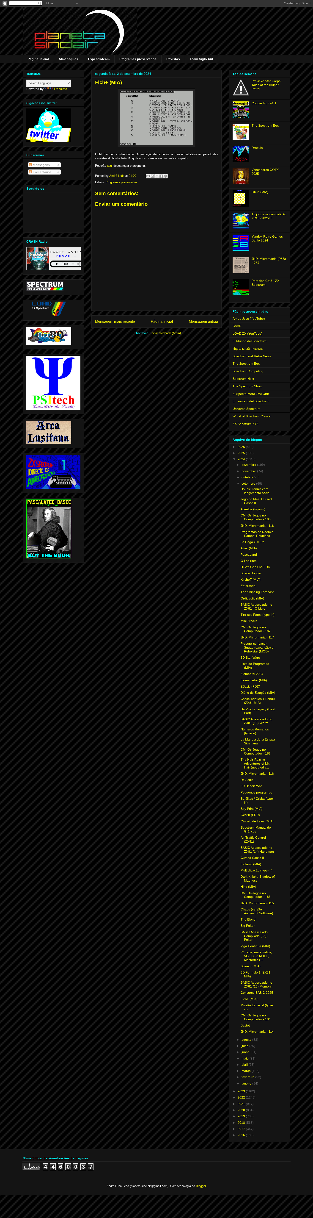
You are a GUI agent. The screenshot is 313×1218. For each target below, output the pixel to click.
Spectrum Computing (248, 371)
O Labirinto (249, 561)
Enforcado (248, 586)
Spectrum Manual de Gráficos (256, 829)
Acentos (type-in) (253, 509)
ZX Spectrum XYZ (246, 424)
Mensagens (41, 165)
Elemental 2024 (252, 674)
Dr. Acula (247, 780)
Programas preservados (137, 59)
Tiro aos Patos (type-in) (258, 614)
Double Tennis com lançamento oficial (255, 491)
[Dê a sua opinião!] (152, 176)
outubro (248, 477)
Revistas (173, 59)
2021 (242, 1104)
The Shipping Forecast (257, 592)
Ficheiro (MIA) (251, 864)
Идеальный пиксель (248, 348)
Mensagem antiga (203, 321)
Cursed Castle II (252, 858)
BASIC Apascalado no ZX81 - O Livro (256, 606)
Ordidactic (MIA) (252, 598)
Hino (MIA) (248, 886)
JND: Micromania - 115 (257, 903)
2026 (242, 447)
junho (246, 1052)
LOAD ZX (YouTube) (247, 333)
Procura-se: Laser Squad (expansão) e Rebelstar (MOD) (257, 647)
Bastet (245, 1025)
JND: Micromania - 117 (257, 637)
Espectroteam (99, 59)
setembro (249, 483)
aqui (110, 165)
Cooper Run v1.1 (264, 103)
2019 (242, 1116)
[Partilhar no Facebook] (161, 176)
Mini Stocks (249, 621)
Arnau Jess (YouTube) (249, 318)
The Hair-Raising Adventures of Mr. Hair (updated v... (255, 763)
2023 (242, 1091)
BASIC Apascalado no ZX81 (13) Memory (256, 984)
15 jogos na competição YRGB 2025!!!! (269, 216)
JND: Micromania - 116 (257, 773)
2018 (242, 1122)
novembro (249, 471)
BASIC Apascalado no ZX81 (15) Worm (256, 721)
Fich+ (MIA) (249, 999)
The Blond (248, 919)
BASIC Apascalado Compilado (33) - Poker (255, 936)
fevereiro (248, 1077)
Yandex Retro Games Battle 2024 (267, 238)
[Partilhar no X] (156, 176)
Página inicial (38, 59)
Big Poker (248, 925)
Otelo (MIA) (260, 192)
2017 (242, 1129)
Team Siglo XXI (201, 59)
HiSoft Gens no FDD (255, 567)
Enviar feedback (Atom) (165, 333)
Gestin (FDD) (250, 815)
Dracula (257, 148)
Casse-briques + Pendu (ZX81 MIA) (258, 701)
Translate (60, 89)
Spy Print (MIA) (252, 808)
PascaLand (249, 554)
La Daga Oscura (252, 542)
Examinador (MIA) (254, 680)
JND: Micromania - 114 (257, 1031)
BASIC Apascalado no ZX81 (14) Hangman (257, 849)
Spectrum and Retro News (252, 356)
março (247, 1071)
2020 (242, 1110)
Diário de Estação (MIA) (258, 692)
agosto (247, 1039)
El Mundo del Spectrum (249, 341)
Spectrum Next (243, 378)
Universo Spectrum (246, 409)
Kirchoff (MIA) (251, 579)
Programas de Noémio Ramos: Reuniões (257, 534)
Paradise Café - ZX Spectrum (265, 282)
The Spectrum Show (247, 386)
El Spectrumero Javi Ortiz (251, 394)
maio (246, 1058)
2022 (242, 1097)
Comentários (41, 172)
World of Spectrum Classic (252, 416)
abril (245, 1064)
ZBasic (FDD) (250, 686)
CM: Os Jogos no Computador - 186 (256, 751)
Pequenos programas (256, 792)
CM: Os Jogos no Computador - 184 (256, 1017)
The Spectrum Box (265, 125)
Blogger (201, 1186)
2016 (242, 1135)
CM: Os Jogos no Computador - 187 (256, 629)
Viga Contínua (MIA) (255, 946)
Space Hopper (251, 573)
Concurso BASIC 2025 (257, 992)
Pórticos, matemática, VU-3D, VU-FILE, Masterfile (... (256, 956)
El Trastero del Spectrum (251, 401)
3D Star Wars (250, 657)
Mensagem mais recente (115, 321)
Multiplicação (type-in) (256, 870)
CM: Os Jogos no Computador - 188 (256, 517)
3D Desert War (251, 786)
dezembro (249, 464)
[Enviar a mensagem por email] (148, 176)
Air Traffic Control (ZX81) (253, 839)
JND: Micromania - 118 (257, 525)
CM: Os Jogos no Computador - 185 (256, 895)
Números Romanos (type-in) (255, 731)
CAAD (237, 326)
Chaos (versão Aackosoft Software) (257, 911)
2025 (242, 453)
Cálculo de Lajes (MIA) (257, 821)
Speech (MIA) (251, 966)
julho (245, 1046)
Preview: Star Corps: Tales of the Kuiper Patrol (266, 85)
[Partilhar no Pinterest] (165, 176)
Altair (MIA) (249, 548)
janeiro (247, 1083)
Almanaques (68, 59)
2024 (242, 459)
